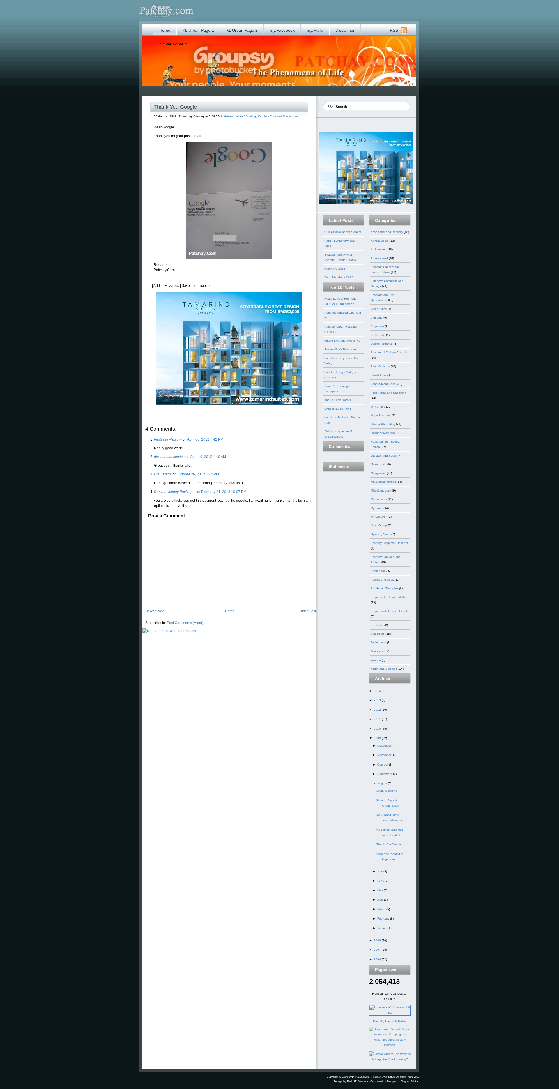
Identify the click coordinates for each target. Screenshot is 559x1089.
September (385, 773)
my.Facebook (282, 30)
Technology (379, 642)
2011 (378, 719)
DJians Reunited (382, 343)
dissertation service (169, 457)
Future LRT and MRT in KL (342, 340)
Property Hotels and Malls (388, 597)
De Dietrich (378, 335)
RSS (394, 30)
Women (376, 660)
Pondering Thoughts (385, 588)
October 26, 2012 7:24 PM (198, 474)
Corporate (378, 326)
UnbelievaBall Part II (338, 408)
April (380, 899)
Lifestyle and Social (384, 455)
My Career (378, 508)
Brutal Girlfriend (386, 790)
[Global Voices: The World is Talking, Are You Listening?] (390, 1059)
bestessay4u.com (168, 439)
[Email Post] (150, 409)
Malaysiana (379, 473)
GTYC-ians (378, 406)
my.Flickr (315, 30)
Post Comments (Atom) (185, 623)
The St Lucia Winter (337, 400)
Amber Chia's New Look (340, 349)
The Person (379, 651)
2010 (378, 728)
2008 (378, 940)
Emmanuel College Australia (389, 352)
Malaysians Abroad (384, 481)
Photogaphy (379, 570)
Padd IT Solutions (358, 1081)
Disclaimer (345, 30)
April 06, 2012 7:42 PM (205, 439)
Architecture (379, 249)
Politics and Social (383, 579)
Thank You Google (175, 107)
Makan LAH (379, 464)
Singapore (378, 633)
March (381, 909)
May (380, 890)
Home (164, 30)
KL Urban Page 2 (242, 30)
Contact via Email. (384, 1076)
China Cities (379, 308)
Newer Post (154, 611)
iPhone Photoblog (383, 424)
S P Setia (377, 625)
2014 (378, 690)
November (384, 754)
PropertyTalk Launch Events (389, 611)
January (383, 928)
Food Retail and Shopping (388, 392)
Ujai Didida (163, 474)
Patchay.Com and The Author (278, 116)
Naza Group (379, 525)
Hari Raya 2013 (334, 268)
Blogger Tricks (409, 1081)
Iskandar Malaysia (383, 432)
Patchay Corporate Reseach (390, 542)
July (380, 871)
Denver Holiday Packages (174, 492)
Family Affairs (380, 375)
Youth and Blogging (384, 668)
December (384, 745)
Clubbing (377, 317)
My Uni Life (378, 516)
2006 (378, 959)
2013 (378, 700)
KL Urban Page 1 (198, 30)
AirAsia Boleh (380, 240)
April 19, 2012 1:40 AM (208, 457)
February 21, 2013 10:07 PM (223, 492)
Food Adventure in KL (386, 384)
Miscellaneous (380, 490)
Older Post (307, 611)
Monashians (379, 499)
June (381, 880)
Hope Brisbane (381, 415)
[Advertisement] (264, 90)
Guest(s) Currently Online (390, 1021)
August (382, 783)
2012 (378, 709)
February (383, 918)
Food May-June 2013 (338, 277)
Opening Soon (381, 534)
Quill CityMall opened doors (342, 232)
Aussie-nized (380, 258)
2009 (378, 738)
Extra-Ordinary (381, 366)
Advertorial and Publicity (240, 116)
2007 (378, 949)
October (383, 764)
